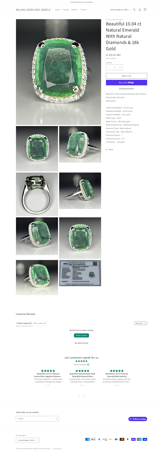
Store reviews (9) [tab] (39, 323)
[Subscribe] (56, 419)
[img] (81, 361)
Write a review (81, 335)
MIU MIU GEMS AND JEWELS (29, 448)
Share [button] (111, 149)
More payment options (126, 88)
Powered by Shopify (44, 448)
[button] (134, 9)
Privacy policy (57, 448)
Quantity (109, 62)
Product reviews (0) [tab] (24, 323)
